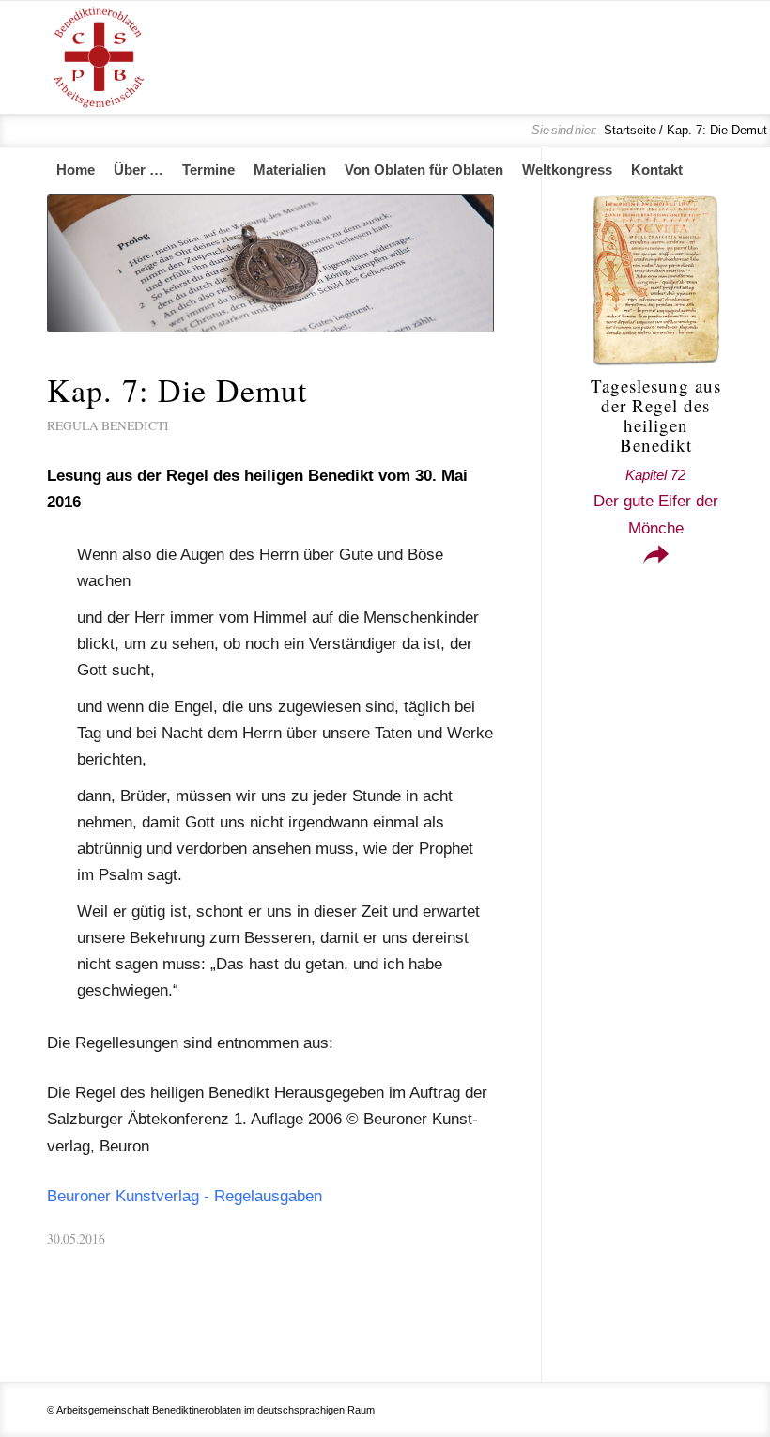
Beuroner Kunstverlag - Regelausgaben (184, 1196)
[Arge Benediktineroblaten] (98, 57)
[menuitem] (75, 170)
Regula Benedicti (108, 425)
